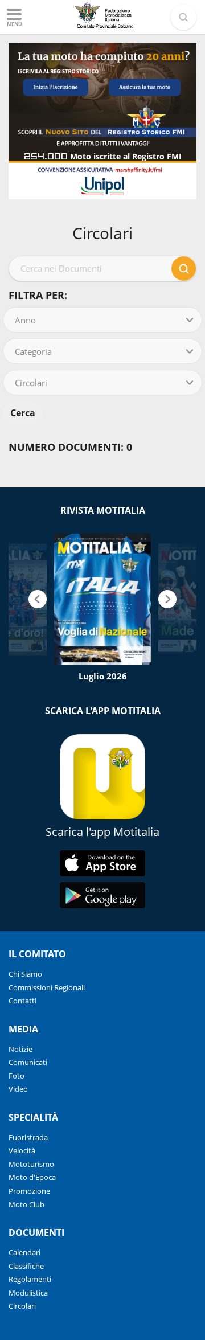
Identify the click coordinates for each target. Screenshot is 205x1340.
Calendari (24, 1252)
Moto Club (26, 1204)
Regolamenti (30, 1279)
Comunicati (28, 1062)
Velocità (22, 1150)
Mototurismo (31, 1164)
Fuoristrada (28, 1137)
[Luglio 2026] (102, 600)
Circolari (22, 1306)
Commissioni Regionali (47, 987)
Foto (16, 1076)
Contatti (22, 1000)
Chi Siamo (25, 974)
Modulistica (28, 1293)
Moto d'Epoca (32, 1177)
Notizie (20, 1049)
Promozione (29, 1191)
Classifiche (26, 1266)
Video (18, 1089)
